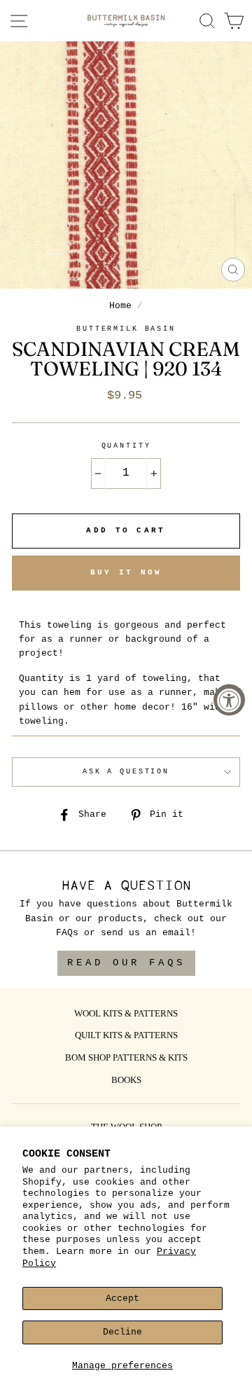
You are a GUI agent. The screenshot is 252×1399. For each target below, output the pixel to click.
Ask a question (126, 772)
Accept (122, 1298)
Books (126, 1081)
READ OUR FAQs (126, 962)
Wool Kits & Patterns (126, 1014)
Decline (122, 1332)
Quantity (126, 446)
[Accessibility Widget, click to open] (229, 699)
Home (120, 306)
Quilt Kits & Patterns (126, 1036)
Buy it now (126, 572)
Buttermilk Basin (126, 329)
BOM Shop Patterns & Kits (126, 1058)
